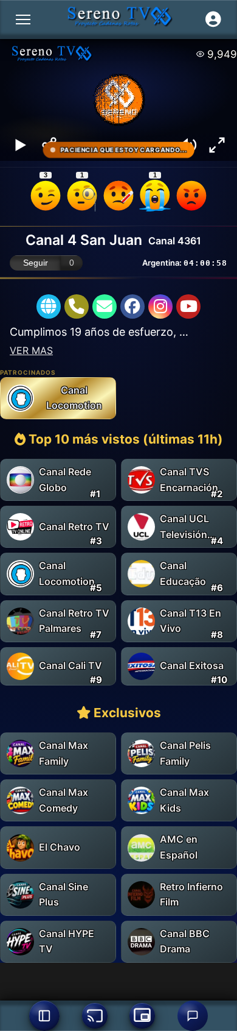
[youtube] (188, 306)
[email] (104, 306)
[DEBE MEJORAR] (118, 195)
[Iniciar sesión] (213, 19)
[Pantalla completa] (217, 145)
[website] (48, 306)
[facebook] (132, 306)
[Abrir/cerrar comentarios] (192, 1016)
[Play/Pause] (20, 145)
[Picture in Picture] (142, 1016)
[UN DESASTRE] (191, 195)
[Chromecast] (95, 1016)
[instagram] (160, 306)
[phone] (76, 306)
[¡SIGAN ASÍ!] (45, 195)
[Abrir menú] (23, 19)
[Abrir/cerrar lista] (44, 1016)
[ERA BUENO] (155, 195)
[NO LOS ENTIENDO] (82, 195)
